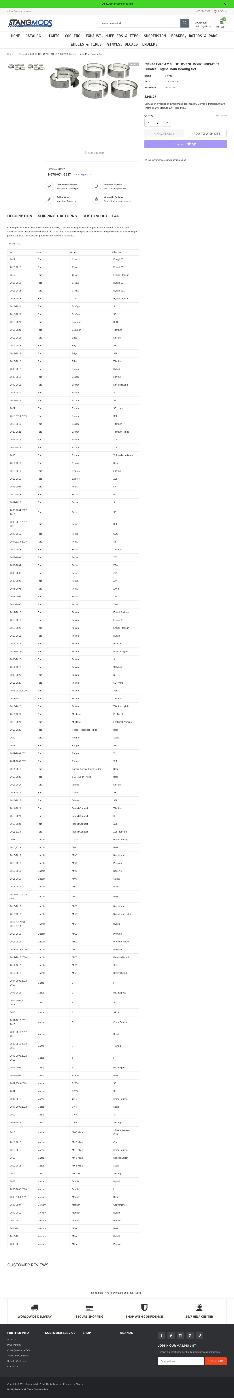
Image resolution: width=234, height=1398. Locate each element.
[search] (184, 23)
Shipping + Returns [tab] (57, 216)
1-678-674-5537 (59, 174)
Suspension (155, 36)
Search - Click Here (17, 1361)
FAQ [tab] (116, 216)
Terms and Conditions (18, 1355)
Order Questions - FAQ (18, 1350)
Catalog (33, 36)
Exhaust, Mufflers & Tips (112, 36)
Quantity (148, 115)
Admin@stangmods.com (19, 11)
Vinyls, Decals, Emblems (132, 44)
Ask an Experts (81, 174)
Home (15, 36)
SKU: (147, 81)
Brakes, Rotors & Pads (194, 36)
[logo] (30, 23)
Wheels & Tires (86, 44)
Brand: (148, 75)
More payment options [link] (185, 153)
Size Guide (221, 115)
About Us (11, 1339)
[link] (17, 67)
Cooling (72, 36)
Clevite (168, 75)
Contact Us (12, 1366)
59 (149, 160)
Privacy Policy (14, 1344)
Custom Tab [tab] (94, 216)
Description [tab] (19, 216)
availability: (150, 87)
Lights (52, 36)
